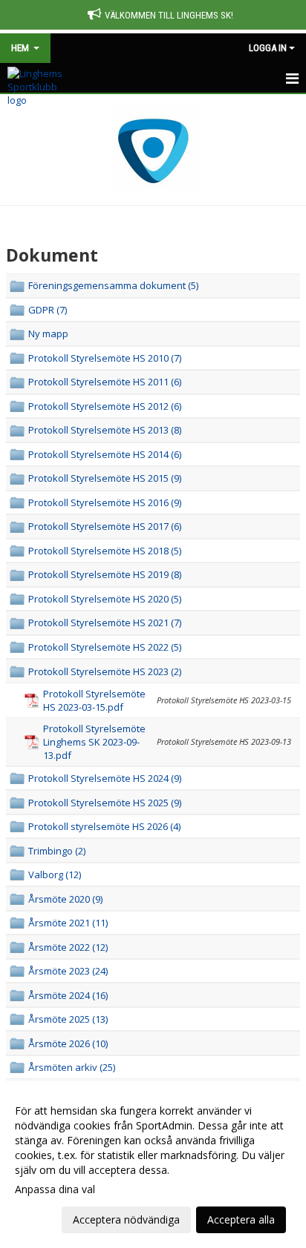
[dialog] (153, 1164)
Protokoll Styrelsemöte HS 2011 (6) (104, 381)
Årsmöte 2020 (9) (65, 899)
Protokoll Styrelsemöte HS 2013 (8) (104, 430)
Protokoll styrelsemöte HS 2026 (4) (104, 826)
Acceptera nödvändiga (126, 1219)
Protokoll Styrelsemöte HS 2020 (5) (104, 598)
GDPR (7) (47, 309)
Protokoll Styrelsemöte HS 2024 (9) (104, 778)
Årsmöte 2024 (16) (68, 995)
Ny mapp (48, 333)
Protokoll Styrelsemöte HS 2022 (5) (104, 647)
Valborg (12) (54, 874)
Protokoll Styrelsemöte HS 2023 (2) (104, 671)
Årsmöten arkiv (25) (71, 1067)
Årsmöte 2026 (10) (68, 1043)
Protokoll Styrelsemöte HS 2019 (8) (104, 574)
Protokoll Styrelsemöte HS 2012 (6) (104, 406)
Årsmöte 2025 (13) (68, 1019)
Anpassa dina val (55, 1189)
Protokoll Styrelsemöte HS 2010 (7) (104, 358)
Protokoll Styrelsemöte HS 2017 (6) (104, 526)
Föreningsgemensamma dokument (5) (113, 285)
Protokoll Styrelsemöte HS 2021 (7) (104, 622)
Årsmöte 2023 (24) (68, 971)
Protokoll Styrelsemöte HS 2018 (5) (104, 550)
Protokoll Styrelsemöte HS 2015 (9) (104, 478)
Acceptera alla (241, 1219)
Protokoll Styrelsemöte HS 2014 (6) (104, 454)
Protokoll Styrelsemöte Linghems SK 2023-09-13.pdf (94, 742)
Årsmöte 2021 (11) (68, 922)
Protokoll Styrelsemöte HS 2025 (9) (104, 802)
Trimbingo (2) (56, 850)
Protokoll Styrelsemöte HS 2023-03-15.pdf (94, 700)
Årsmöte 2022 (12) (68, 947)
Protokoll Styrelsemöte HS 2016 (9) (104, 502)
